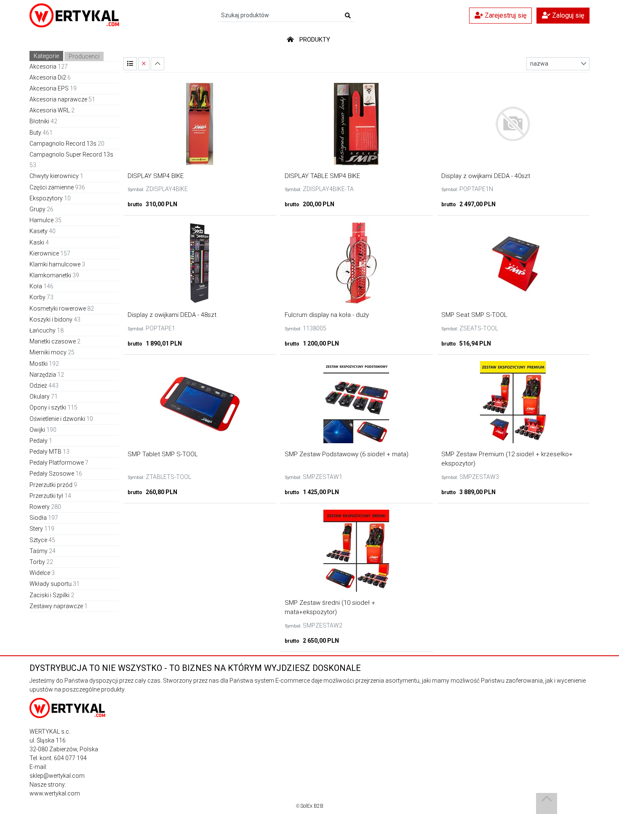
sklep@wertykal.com (57, 775)
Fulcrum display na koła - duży (327, 315)
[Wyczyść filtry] (143, 63)
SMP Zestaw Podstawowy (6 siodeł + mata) (346, 454)
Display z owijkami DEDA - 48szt (172, 315)
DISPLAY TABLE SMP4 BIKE (322, 176)
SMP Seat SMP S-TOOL (474, 315)
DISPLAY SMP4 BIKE (156, 176)
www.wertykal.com (54, 793)
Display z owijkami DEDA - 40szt (485, 176)
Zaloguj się (567, 15)
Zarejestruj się (504, 15)
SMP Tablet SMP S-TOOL (163, 454)
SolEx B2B (311, 806)
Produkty (314, 39)
